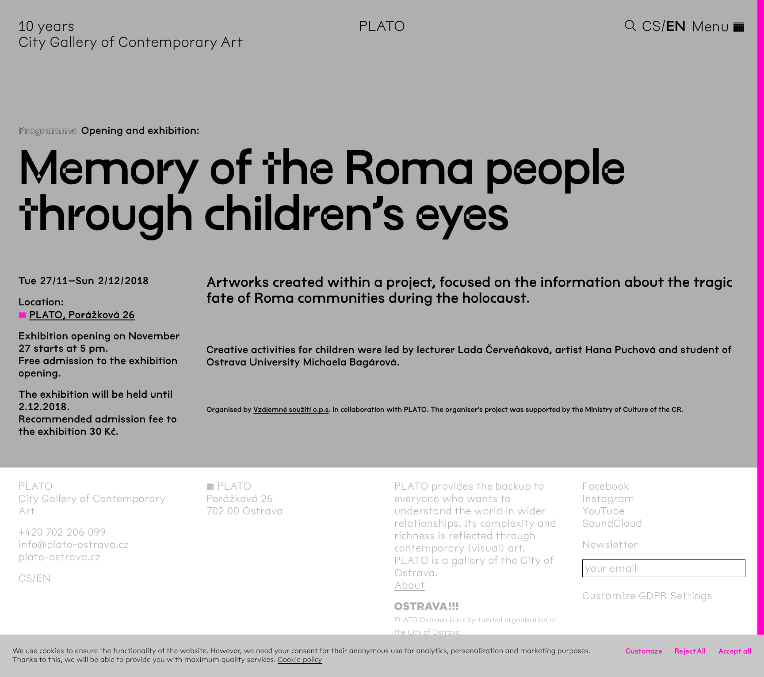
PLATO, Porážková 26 (82, 315)
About (409, 585)
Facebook (606, 486)
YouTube (603, 511)
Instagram (608, 498)
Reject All (690, 651)
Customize (644, 651)
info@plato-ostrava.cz (74, 544)
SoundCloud (612, 523)
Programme (48, 131)
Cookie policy (300, 660)
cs (651, 26)
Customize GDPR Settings (647, 595)
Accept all (735, 651)
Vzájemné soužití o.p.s (291, 410)
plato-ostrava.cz (60, 557)
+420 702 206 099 (62, 532)
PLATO (382, 26)
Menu (718, 26)
